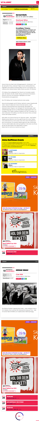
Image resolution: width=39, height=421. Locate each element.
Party (3, 417)
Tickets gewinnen (9, 246)
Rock (37, 261)
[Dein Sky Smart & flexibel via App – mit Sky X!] (19, 193)
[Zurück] (1, 6)
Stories (27, 177)
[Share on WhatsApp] (26, 24)
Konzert (4, 6)
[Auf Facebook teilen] (22, 24)
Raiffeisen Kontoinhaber (21, 9)
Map (19, 24)
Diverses (31, 6)
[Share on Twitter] (24, 24)
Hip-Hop (36, 417)
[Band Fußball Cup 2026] (19, 230)
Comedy (36, 6)
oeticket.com (20, 44)
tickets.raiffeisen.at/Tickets (15, 142)
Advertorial (33, 177)
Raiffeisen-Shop (21, 37)
